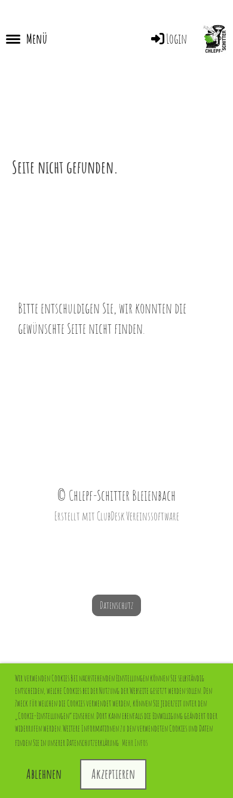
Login (176, 39)
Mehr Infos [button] (135, 743)
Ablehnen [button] (44, 774)
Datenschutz (116, 605)
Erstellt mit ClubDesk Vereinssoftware (116, 515)
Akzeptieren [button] (113, 774)
